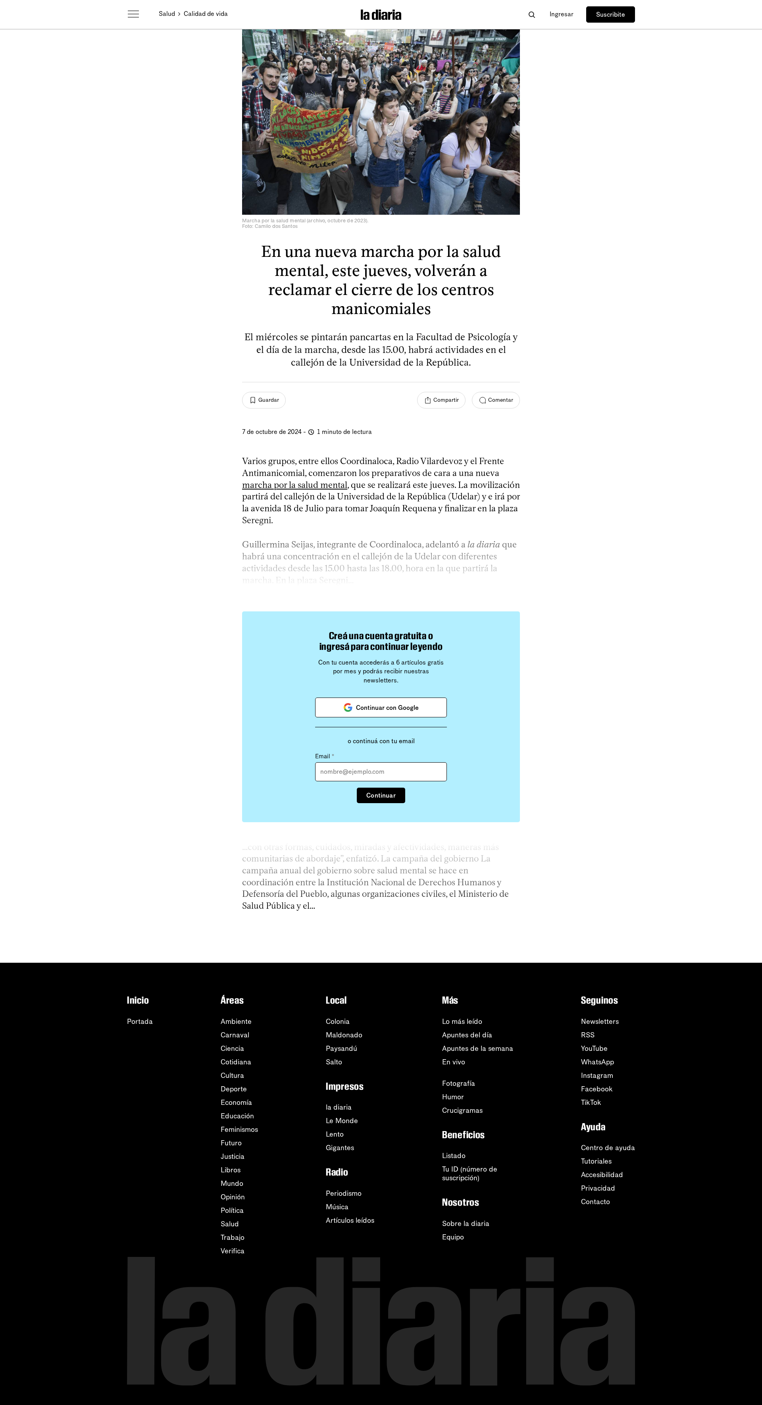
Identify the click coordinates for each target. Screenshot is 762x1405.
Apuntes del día (467, 1035)
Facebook (597, 1089)
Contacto (595, 1201)
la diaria (339, 1107)
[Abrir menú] (133, 14)
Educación (237, 1116)
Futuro (231, 1143)
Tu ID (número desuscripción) (469, 1173)
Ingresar (561, 14)
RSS (588, 1035)
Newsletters (600, 1021)
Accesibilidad (602, 1174)
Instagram (597, 1075)
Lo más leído (462, 1021)
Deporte (234, 1089)
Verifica (232, 1251)
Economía (236, 1102)
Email (324, 756)
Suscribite (610, 14)
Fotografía (458, 1083)
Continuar (380, 795)
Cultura (232, 1075)
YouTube (594, 1048)
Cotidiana (236, 1062)
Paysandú (341, 1048)
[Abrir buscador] (531, 14)
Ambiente (236, 1021)
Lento (335, 1134)
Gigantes (340, 1147)
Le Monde (342, 1120)
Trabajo (232, 1237)
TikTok (591, 1102)
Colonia (338, 1021)
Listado (454, 1155)
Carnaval (235, 1035)
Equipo (453, 1237)
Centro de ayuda (608, 1147)
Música (337, 1207)
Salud (167, 13)
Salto (334, 1062)
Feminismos (239, 1129)
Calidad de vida (206, 13)
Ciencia (232, 1048)
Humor (453, 1097)
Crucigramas (462, 1110)
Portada (140, 1021)
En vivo (453, 1062)
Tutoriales (596, 1161)
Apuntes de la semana (477, 1048)
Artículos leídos (350, 1220)
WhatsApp (597, 1062)
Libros (231, 1170)
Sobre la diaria (465, 1223)
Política (232, 1210)
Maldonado (344, 1035)
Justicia (232, 1156)
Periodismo (344, 1193)
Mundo (232, 1183)
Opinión (233, 1197)
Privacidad (598, 1188)
